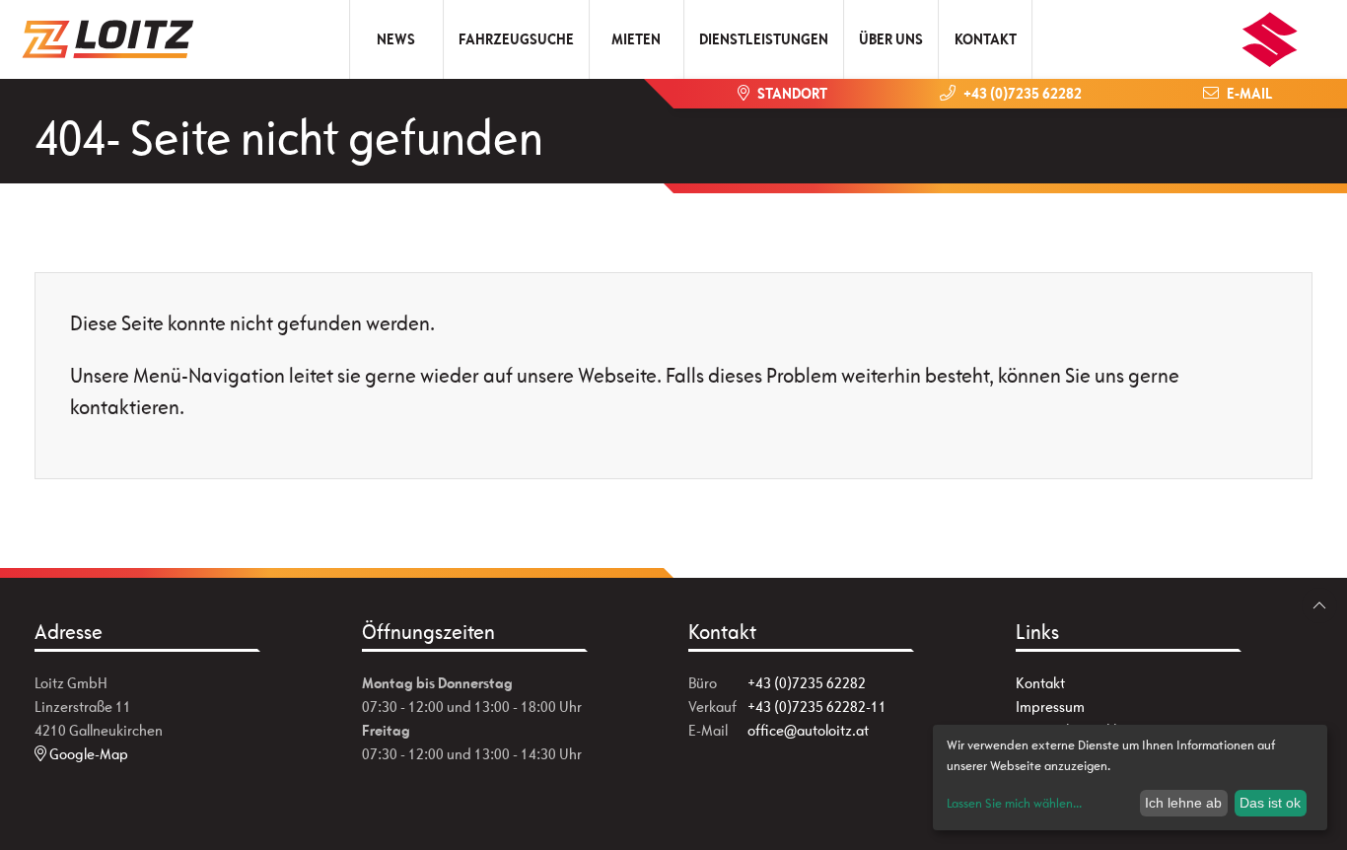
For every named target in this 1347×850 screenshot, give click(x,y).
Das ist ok (1270, 803)
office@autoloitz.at (808, 730)
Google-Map (87, 753)
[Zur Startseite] (116, 39)
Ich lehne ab (1183, 803)
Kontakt (986, 39)
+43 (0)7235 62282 (806, 682)
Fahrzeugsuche (516, 39)
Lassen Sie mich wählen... (1014, 803)
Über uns (891, 39)
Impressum (1050, 706)
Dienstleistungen (763, 39)
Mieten (636, 39)
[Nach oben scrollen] (1319, 605)
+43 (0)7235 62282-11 (816, 706)
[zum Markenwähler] (1270, 33)
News (396, 39)
